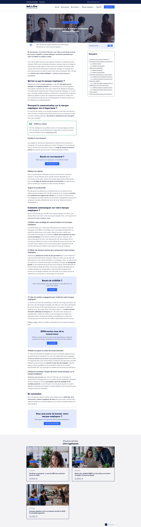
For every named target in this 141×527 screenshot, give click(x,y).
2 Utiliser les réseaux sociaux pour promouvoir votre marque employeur (102, 79)
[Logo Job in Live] (31, 6)
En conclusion (93, 92)
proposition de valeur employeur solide (39, 218)
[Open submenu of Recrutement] (79, 7)
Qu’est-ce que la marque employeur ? (99, 59)
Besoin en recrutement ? (96, 68)
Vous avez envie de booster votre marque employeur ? (101, 94)
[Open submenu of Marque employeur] (94, 7)
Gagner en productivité (98, 72)
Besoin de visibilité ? (95, 81)
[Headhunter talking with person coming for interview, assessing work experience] (48, 457)
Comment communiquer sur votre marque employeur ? (101, 74)
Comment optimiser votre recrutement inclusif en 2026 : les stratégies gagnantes (47, 512)
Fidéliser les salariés (97, 70)
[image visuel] (93, 457)
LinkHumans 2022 (51, 132)
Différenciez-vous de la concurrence (99, 85)
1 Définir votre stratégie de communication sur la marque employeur (102, 76)
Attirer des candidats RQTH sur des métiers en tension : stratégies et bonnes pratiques (93, 474)
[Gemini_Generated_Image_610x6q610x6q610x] (48, 495)
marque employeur (46, 84)
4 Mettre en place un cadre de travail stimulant (102, 87)
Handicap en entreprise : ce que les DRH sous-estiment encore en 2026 (47, 474)
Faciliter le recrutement (98, 66)
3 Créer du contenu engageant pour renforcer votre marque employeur (102, 83)
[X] (108, 45)
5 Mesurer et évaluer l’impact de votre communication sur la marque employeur (102, 89)
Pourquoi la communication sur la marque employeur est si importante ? (101, 61)
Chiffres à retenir (96, 63)
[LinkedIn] (111, 45)
